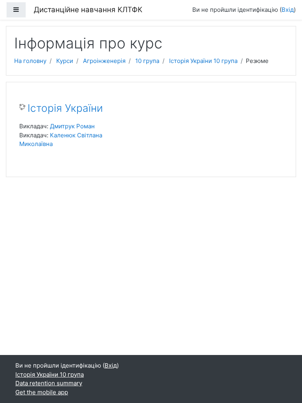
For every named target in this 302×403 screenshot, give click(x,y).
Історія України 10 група (203, 61)
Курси (64, 61)
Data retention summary (48, 383)
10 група (147, 61)
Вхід (288, 9)
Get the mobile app (41, 392)
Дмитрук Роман (72, 126)
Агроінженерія (104, 61)
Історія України (65, 108)
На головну (30, 61)
